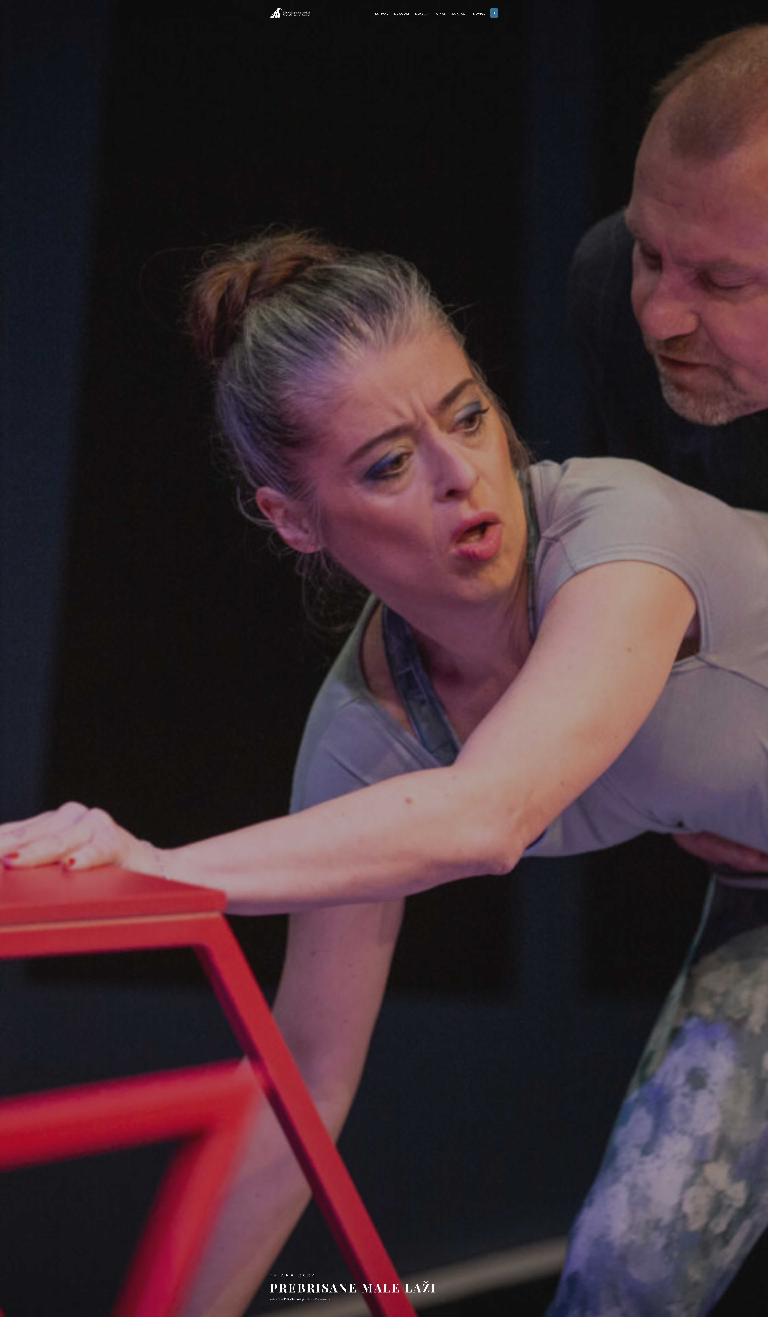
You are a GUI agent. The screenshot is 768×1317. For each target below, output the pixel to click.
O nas (441, 13)
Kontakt (459, 13)
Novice (479, 13)
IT (494, 13)
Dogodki (401, 13)
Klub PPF (422, 13)
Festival (381, 13)
